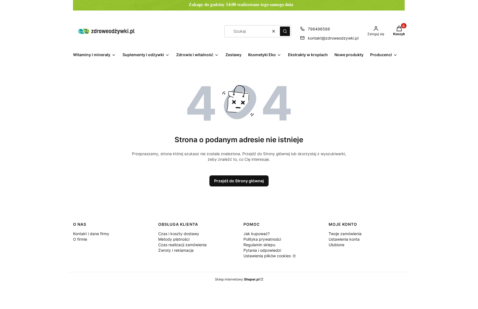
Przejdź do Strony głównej (239, 180)
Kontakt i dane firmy (91, 233)
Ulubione (336, 244)
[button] (285, 31)
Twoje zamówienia (345, 233)
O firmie (80, 239)
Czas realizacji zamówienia (182, 244)
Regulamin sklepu (259, 244)
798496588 (319, 29)
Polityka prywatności (262, 239)
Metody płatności (173, 239)
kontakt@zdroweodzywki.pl (333, 38)
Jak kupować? (256, 233)
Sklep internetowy (237, 279)
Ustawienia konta (344, 239)
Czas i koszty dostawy (178, 233)
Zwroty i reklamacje (176, 250)
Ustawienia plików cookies (267, 255)
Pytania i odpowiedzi (262, 250)
